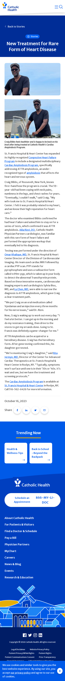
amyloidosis (33, 172)
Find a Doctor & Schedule (21, 531)
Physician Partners (17, 544)
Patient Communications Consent (19, 657)
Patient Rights (45, 653)
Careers (10, 557)
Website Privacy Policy (39, 649)
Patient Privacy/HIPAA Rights (21, 653)
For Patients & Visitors (19, 524)
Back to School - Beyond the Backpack (40, 453)
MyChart (10, 551)
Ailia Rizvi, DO (27, 229)
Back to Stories (16, 26)
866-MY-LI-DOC (45, 500)
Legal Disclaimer (18, 649)
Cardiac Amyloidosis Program (21, 165)
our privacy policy (21, 672)
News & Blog (13, 564)
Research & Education (19, 577)
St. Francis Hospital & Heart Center (24, 385)
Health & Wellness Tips (15, 451)
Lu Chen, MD (21, 289)
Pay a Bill (10, 537)
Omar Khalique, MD (15, 254)
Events (9, 570)
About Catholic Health (19, 518)
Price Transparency (47, 657)
